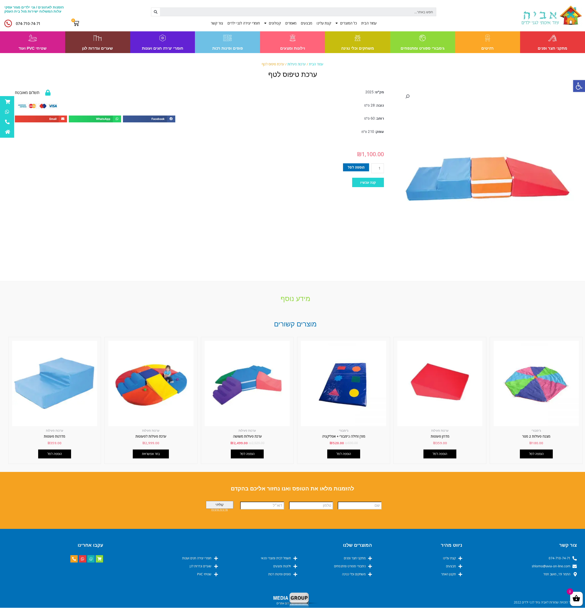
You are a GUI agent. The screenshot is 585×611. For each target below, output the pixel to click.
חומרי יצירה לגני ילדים (243, 23)
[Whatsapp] (82, 559)
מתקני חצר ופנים (552, 48)
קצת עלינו (323, 23)
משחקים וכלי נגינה (357, 48)
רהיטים (487, 48)
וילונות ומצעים (292, 48)
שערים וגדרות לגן (97, 48)
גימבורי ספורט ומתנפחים (422, 48)
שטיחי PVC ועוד (33, 48)
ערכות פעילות (296, 64)
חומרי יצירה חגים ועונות (162, 48)
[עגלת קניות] (77, 23)
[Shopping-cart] (99, 559)
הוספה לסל (356, 167)
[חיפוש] (155, 12)
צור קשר (217, 23)
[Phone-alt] (74, 559)
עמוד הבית (369, 23)
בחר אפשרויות (151, 454)
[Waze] (91, 559)
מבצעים (306, 23)
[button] (368, 182)
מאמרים (290, 23)
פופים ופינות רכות (227, 48)
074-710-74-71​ (28, 23)
